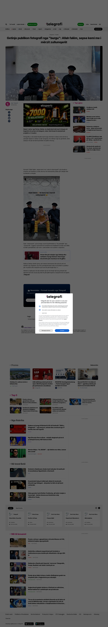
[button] (54, 313)
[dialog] (54, 313)
